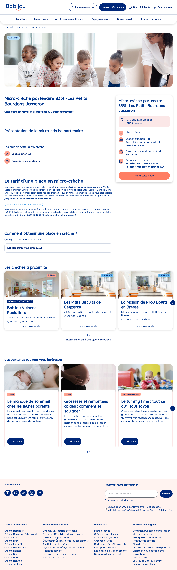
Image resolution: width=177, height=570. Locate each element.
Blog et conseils (125, 19)
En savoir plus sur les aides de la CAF (24, 204)
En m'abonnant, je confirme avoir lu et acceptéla (140, 509)
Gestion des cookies (144, 564)
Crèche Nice (11, 554)
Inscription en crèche (106, 547)
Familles (20, 19)
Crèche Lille (11, 537)
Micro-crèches (102, 530)
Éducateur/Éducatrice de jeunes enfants (66, 540)
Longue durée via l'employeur (24, 248)
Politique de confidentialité (148, 537)
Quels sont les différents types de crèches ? (88, 339)
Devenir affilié (140, 557)
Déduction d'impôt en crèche (110, 544)
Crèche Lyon (11, 540)
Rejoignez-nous (100, 19)
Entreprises (40, 19)
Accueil (10, 27)
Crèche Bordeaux (14, 530)
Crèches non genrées (106, 537)
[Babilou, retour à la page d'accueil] (15, 7)
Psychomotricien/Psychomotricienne (64, 547)
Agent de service (52, 550)
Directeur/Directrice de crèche (60, 530)
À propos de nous (150, 19)
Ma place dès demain (113, 7)
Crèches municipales (106, 534)
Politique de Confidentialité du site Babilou (134, 510)
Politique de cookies (144, 540)
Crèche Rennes (13, 560)
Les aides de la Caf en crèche (110, 550)
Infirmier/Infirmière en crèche (59, 554)
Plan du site (139, 544)
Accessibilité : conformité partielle (152, 547)
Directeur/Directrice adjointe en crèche (65, 534)
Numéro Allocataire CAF (107, 554)
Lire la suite (16, 441)
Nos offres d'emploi (53, 557)
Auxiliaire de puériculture (57, 537)
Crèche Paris (11, 557)
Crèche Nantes (12, 550)
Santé (11, 394)
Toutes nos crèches (84, 7)
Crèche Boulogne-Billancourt (20, 534)
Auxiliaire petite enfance (56, 544)
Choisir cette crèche (144, 175)
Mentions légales (142, 534)
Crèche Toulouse (13, 564)
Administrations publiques (69, 19)
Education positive (131, 394)
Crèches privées (103, 540)
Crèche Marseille (13, 544)
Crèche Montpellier (15, 547)
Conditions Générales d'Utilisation (152, 530)
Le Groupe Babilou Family (147, 560)
